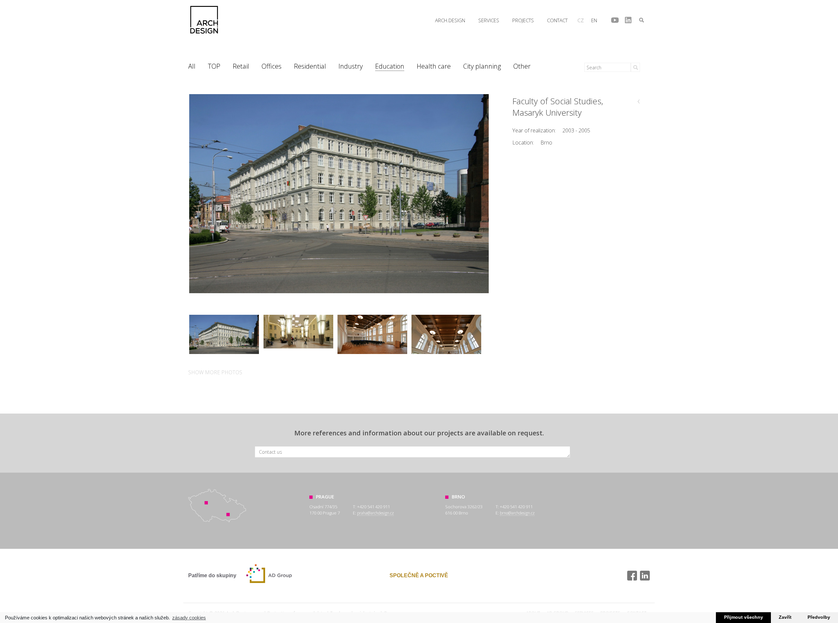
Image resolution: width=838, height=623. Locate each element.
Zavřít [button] (785, 617)
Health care (434, 66)
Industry (350, 66)
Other (522, 66)
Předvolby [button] (819, 617)
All (191, 66)
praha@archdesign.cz (375, 512)
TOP (214, 66)
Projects (523, 20)
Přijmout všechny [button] (743, 617)
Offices (272, 66)
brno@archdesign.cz (517, 512)
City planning (482, 66)
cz (580, 20)
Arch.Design (204, 20)
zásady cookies (189, 617)
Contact (557, 20)
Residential (310, 66)
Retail (241, 66)
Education (389, 66)
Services (488, 20)
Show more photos (215, 372)
